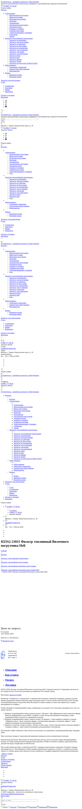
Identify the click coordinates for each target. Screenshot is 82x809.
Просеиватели (14, 71)
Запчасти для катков (16, 52)
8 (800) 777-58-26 (10, 6)
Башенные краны (15, 75)
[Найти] (3, 121)
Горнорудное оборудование (19, 69)
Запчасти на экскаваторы (18, 48)
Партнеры (8, 88)
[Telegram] (6, 101)
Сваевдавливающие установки (20, 33)
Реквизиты (9, 92)
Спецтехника (10, 13)
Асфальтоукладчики (16, 31)
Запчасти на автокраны (17, 40)
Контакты (4, 97)
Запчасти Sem (14, 58)
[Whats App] (6, 107)
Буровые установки (16, 29)
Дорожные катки (15, 27)
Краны (7, 73)
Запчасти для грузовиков (18, 50)
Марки (7, 90)
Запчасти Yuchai (15, 61)
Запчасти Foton (14, 56)
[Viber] (6, 103)
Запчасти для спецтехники (10, 80)
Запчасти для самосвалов (18, 54)
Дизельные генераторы (17, 67)
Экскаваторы (14, 23)
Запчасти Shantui (15, 59)
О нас (3, 82)
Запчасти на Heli (15, 695)
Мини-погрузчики (16, 17)
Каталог (4, 10)
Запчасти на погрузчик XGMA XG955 (23, 63)
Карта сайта (5, 796)
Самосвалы (13, 34)
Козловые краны (15, 77)
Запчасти (4, 763)
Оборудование (10, 65)
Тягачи (11, 36)
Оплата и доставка (7, 95)
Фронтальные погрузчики (18, 15)
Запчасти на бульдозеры (18, 46)
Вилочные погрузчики (17, 19)
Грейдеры (12, 21)
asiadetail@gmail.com (8, 348)
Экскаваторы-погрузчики (18, 25)
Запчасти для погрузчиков (19, 42)
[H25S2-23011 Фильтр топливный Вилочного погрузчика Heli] (41, 618)
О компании (9, 86)
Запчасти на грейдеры (17, 44)
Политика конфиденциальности (12, 794)
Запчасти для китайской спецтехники (19, 38)
